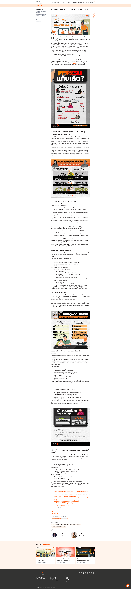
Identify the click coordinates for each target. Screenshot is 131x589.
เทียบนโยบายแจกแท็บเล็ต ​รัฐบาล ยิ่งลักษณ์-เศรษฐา (41, 12)
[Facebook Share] (94, 10)
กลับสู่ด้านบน (39, 21)
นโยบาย (55, 2)
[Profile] (88, 2)
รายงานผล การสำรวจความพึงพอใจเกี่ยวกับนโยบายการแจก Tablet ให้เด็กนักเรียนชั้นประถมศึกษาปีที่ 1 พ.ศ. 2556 (71, 498)
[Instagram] (88, 573)
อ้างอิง (37, 19)
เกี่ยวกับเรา (80, 2)
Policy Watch (75, 63)
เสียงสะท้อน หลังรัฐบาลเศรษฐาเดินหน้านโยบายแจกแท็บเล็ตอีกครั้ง (41, 17)
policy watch (72, 524)
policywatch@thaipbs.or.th (55, 579)
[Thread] (86, 573)
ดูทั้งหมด (91, 545)
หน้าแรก (51, 2)
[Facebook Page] (80, 573)
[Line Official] (90, 573)
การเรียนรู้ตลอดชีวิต (56, 513)
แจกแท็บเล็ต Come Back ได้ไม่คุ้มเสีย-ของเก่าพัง (63, 502)
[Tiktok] (92, 573)
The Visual (67, 580)
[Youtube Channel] (84, 573)
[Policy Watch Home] (39, 2)
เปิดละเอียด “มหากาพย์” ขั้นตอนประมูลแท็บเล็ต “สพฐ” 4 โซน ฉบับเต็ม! (66, 501)
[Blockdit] (94, 573)
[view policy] (68, 518)
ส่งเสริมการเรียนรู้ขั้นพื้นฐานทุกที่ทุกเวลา (59, 526)
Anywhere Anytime (64, 524)
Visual (69, 2)
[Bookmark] (68, 511)
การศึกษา (78, 524)
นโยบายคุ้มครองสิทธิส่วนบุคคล (56, 580)
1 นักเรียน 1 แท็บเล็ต (55, 524)
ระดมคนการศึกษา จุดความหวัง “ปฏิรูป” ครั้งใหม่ (44, 559)
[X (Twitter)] (82, 573)
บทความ (67, 578)
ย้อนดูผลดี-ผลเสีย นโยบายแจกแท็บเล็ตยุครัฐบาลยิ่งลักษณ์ (41, 15)
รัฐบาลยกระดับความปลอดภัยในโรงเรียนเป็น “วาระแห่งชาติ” (84, 559)
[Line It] (94, 14)
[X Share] (94, 12)
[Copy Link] (94, 16)
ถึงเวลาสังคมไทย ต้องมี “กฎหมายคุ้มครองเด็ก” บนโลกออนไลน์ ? (64, 559)
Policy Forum (64, 2)
